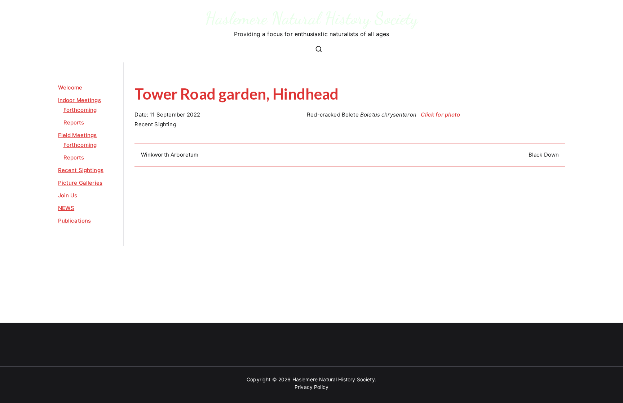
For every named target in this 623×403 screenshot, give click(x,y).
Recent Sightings (80, 170)
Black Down (544, 154)
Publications (74, 220)
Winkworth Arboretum (169, 154)
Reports (73, 122)
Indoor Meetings (79, 100)
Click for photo (440, 114)
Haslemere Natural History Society (311, 18)
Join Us (68, 195)
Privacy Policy (311, 387)
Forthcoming (80, 109)
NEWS (66, 208)
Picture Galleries (80, 182)
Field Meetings (77, 135)
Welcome (70, 87)
